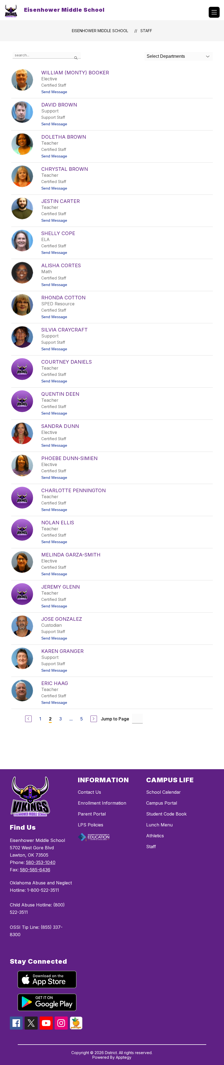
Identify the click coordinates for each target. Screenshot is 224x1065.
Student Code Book (166, 814)
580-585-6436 (35, 869)
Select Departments (166, 56)
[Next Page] (93, 719)
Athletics (155, 835)
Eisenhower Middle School (100, 30)
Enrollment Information (102, 803)
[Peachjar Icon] (76, 1028)
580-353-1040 (40, 862)
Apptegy (123, 1057)
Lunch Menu (159, 824)
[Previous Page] (28, 719)
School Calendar (163, 792)
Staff (146, 30)
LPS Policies (90, 824)
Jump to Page (115, 719)
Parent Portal (92, 814)
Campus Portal (161, 803)
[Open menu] (214, 12)
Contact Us (89, 792)
